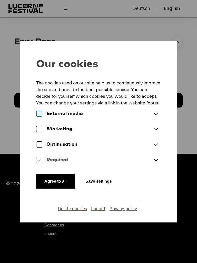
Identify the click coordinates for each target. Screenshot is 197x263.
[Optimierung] (39, 145)
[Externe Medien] (39, 114)
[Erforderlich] (39, 160)
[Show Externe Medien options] (156, 114)
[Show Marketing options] (156, 129)
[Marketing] (39, 129)
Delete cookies (72, 208)
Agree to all (55, 181)
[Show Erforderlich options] (156, 160)
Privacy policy (123, 208)
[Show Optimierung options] (156, 145)
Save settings (98, 181)
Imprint (98, 208)
